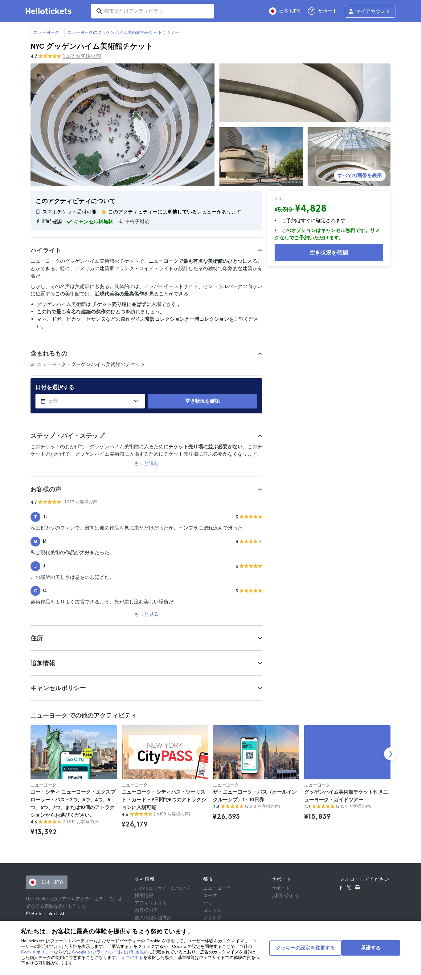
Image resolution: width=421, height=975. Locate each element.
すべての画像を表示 (359, 175)
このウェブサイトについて (162, 888)
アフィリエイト (151, 903)
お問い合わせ (285, 895)
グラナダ (212, 917)
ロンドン (212, 910)
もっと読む (146, 463)
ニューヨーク (46, 32)
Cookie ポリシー (37, 951)
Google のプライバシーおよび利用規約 (110, 951)
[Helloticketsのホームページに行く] (50, 11)
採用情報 (144, 895)
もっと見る (146, 614)
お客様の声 (146, 910)
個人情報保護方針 (153, 917)
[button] (146, 250)
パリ (207, 903)
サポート (281, 888)
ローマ (210, 895)
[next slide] (390, 753)
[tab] (146, 250)
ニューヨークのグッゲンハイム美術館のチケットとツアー (123, 32)
